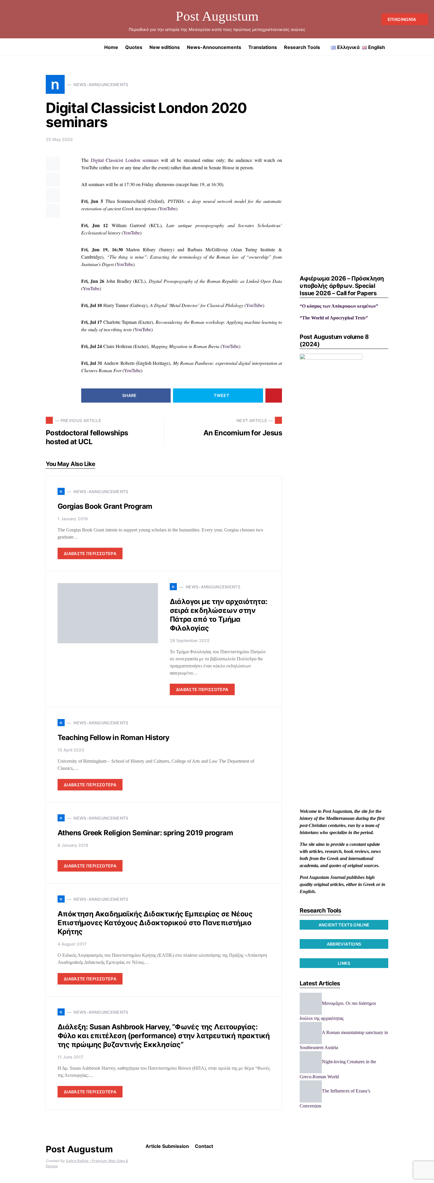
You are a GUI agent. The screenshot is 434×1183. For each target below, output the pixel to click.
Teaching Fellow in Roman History (113, 737)
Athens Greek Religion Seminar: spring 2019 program (145, 832)
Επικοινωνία (402, 19)
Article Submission (167, 1146)
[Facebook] (8, 19)
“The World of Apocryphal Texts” (334, 317)
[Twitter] (17, 19)
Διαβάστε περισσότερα (90, 553)
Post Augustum (217, 16)
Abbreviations (344, 943)
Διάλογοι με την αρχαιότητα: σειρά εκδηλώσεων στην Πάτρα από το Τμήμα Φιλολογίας (218, 614)
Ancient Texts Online (344, 924)
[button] (426, 47)
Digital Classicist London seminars (125, 160)
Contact (204, 1146)
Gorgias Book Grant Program (105, 506)
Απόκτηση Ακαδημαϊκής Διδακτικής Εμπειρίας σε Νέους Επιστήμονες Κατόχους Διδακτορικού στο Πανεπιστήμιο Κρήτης (155, 923)
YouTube (167, 208)
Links (344, 963)
